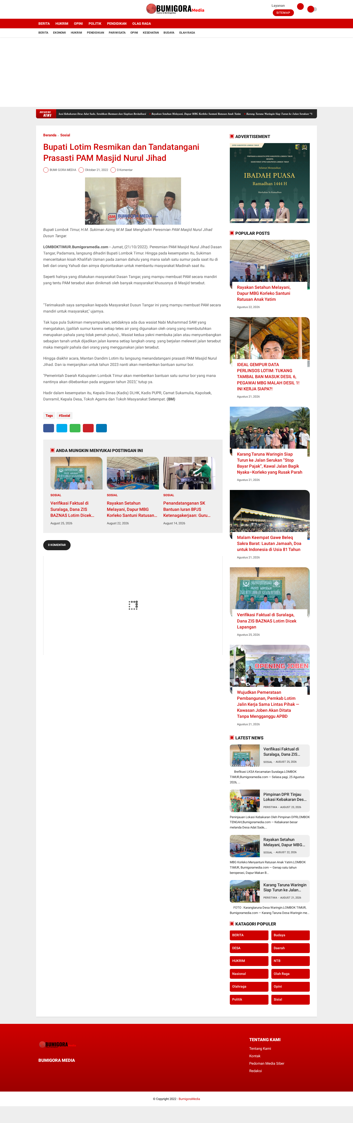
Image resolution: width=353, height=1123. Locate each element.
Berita (43, 32)
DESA (236, 948)
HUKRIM (61, 23)
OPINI (78, 23)
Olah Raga (187, 32)
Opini (134, 32)
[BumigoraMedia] (176, 16)
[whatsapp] (75, 428)
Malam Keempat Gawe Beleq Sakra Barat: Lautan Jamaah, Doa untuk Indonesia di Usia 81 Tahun (269, 543)
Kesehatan (151, 32)
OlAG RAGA (141, 23)
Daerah (279, 948)
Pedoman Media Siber (266, 1063)
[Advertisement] (176, 73)
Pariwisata (117, 32)
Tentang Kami (260, 1048)
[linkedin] (101, 428)
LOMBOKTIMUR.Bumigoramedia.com (75, 247)
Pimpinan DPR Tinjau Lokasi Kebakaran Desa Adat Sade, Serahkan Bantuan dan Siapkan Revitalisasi (62, 113)
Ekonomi (59, 32)
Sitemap (283, 12)
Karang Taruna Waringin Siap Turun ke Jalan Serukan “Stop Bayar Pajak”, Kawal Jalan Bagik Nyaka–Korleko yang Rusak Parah (269, 463)
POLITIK (95, 23)
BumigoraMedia (189, 1099)
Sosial (65, 135)
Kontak (255, 1056)
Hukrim (76, 32)
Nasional (239, 974)
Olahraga (239, 987)
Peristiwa (270, 807)
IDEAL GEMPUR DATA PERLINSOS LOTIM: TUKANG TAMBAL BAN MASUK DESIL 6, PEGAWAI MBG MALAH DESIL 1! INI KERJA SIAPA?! (268, 376)
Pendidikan (95, 32)
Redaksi (255, 1071)
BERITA (44, 23)
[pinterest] (88, 428)
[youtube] (56, 9)
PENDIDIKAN (117, 23)
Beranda (49, 135)
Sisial (278, 1000)
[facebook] (37, 9)
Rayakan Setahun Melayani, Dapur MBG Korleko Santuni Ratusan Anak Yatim (170, 113)
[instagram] (50, 9)
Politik (237, 1000)
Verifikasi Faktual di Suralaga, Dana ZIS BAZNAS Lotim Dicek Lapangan (70, 509)
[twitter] (44, 9)
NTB (277, 961)
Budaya (169, 32)
